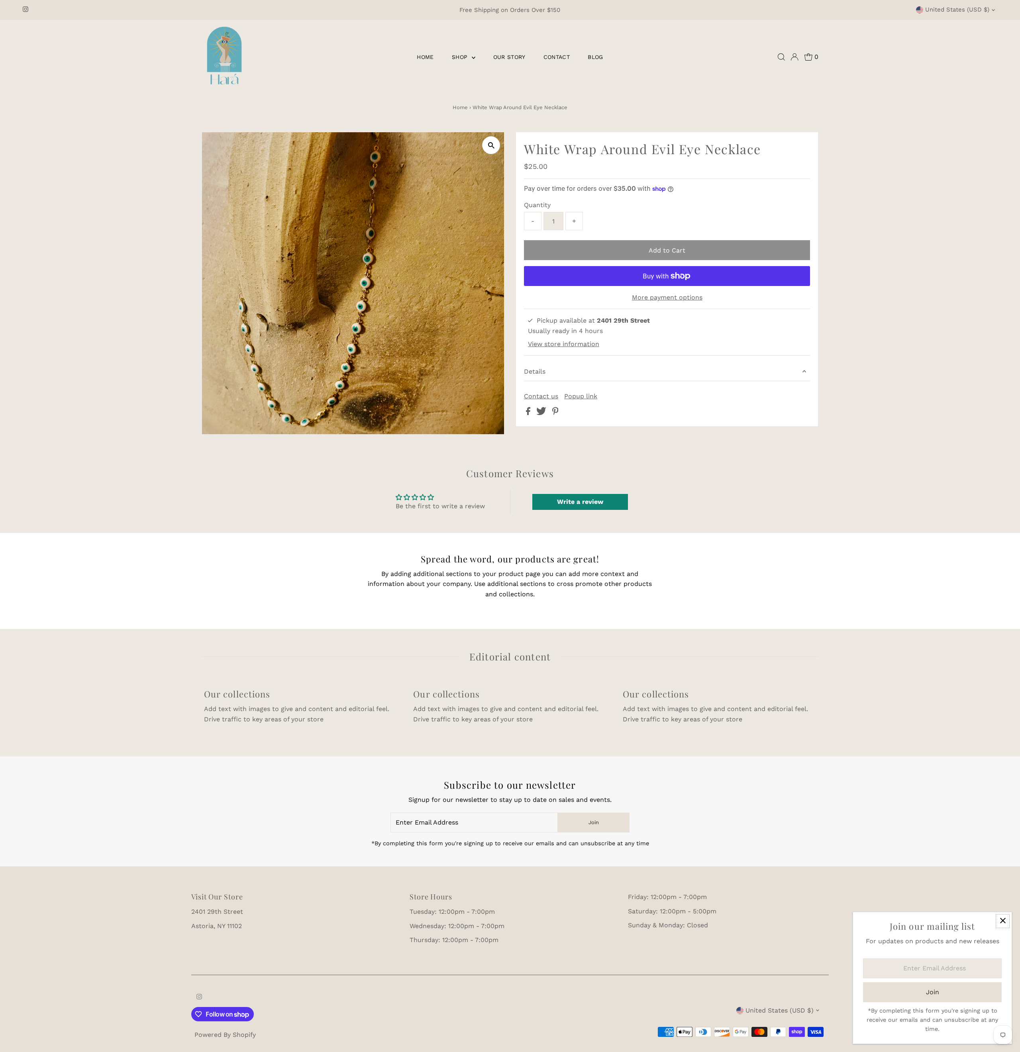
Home (425, 57)
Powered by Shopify (225, 1034)
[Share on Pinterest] (555, 413)
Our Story (509, 57)
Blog (595, 57)
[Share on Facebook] (529, 413)
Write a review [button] (580, 501)
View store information (563, 344)
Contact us (541, 396)
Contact (556, 57)
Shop (461, 57)
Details (534, 371)
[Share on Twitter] (542, 413)
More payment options (667, 297)
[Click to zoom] (491, 145)
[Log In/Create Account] (794, 57)
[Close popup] (1003, 921)
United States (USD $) (957, 9)
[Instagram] (25, 10)
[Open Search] (781, 57)
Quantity (537, 205)
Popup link (580, 396)
